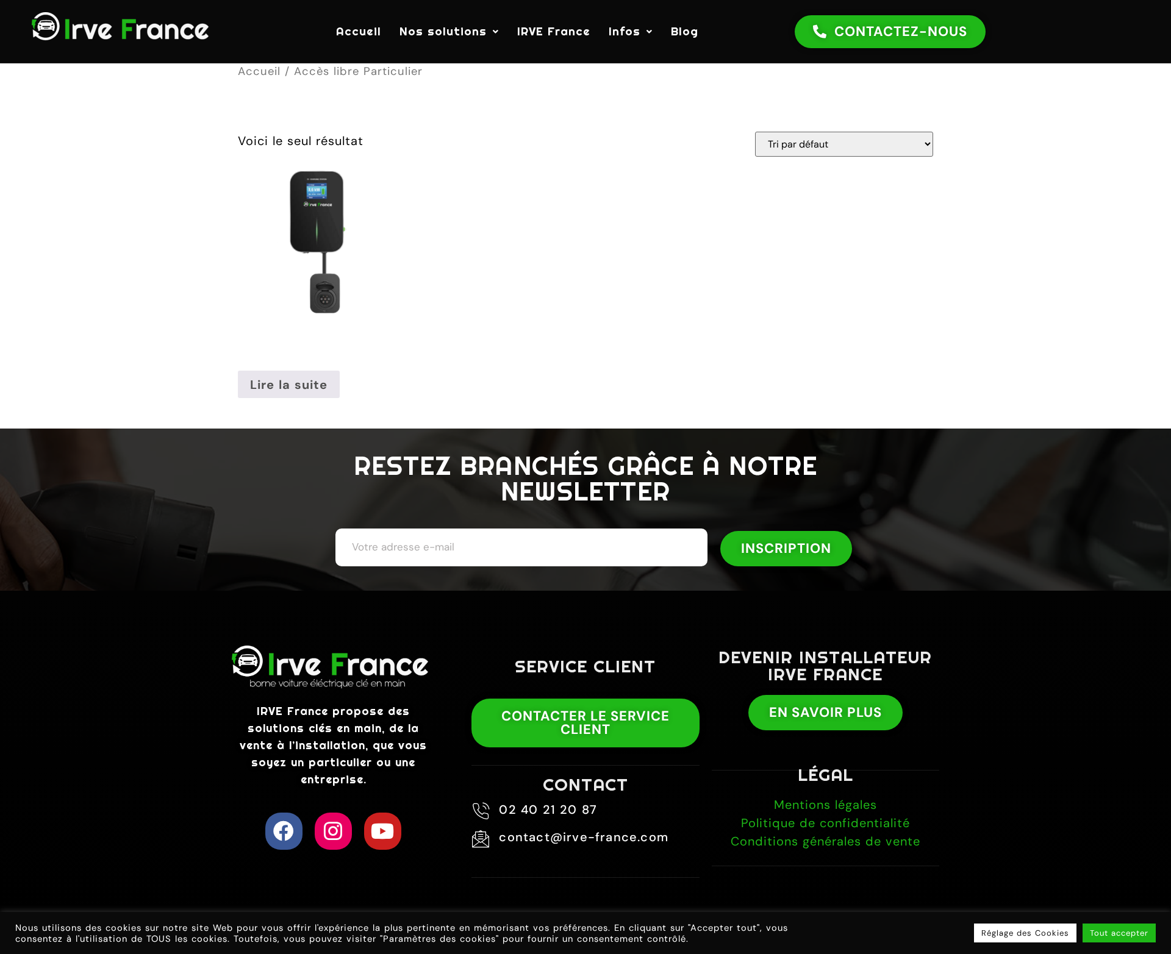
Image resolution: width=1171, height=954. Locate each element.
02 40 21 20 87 (548, 809)
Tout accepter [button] (1119, 933)
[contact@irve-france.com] (480, 839)
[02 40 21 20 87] (480, 811)
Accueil (358, 31)
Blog (684, 31)
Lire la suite (289, 385)
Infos (624, 31)
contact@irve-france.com (583, 837)
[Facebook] (284, 831)
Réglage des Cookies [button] (1025, 933)
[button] (449, 31)
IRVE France (553, 31)
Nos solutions (443, 31)
